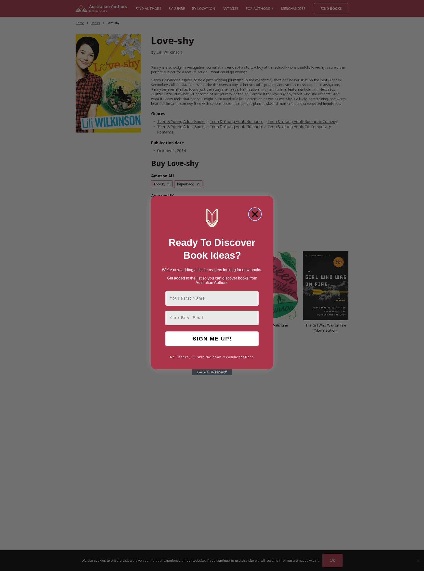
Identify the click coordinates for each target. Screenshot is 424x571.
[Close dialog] (255, 214)
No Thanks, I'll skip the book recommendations (212, 357)
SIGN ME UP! (212, 339)
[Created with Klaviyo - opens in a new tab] (212, 372)
